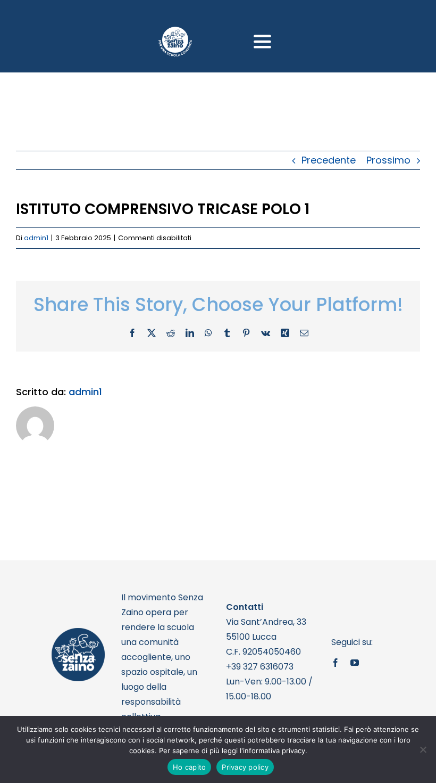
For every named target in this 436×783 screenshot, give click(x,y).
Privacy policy (245, 767)
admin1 (36, 238)
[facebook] (335, 662)
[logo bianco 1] (175, 31)
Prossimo (388, 160)
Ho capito (189, 767)
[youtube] (354, 662)
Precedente (328, 160)
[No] (422, 749)
